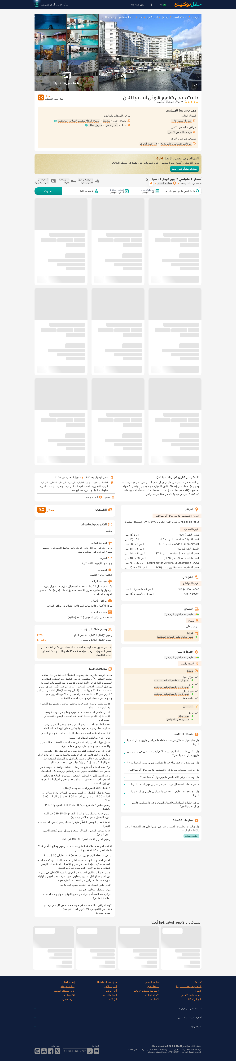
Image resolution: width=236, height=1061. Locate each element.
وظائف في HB (68, 986)
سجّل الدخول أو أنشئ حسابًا (184, 168)
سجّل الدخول (62, 4)
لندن (141, 17)
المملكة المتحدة (179, 17)
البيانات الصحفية (109, 995)
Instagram (37, 1051)
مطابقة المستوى (151, 982)
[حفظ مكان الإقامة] (195, 85)
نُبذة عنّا (198, 982)
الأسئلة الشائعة (152, 995)
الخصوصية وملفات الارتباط (146, 990)
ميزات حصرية (68, 999)
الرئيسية (195, 17)
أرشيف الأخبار (110, 986)
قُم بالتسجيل (46, 4)
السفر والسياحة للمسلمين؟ (188, 986)
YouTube (44, 1051)
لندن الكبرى (152, 17)
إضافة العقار (69, 982)
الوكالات (113, 999)
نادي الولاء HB (137, 4)
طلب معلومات (191, 836)
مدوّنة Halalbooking (107, 982)
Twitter (57, 1051)
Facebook (50, 1051)
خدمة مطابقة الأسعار (191, 995)
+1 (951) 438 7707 (75, 1050)
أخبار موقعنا (111, 990)
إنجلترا (165, 17)
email (96, 1051)
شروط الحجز (153, 986)
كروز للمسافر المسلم (64, 990)
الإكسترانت (69, 995)
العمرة (198, 990)
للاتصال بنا (154, 999)
